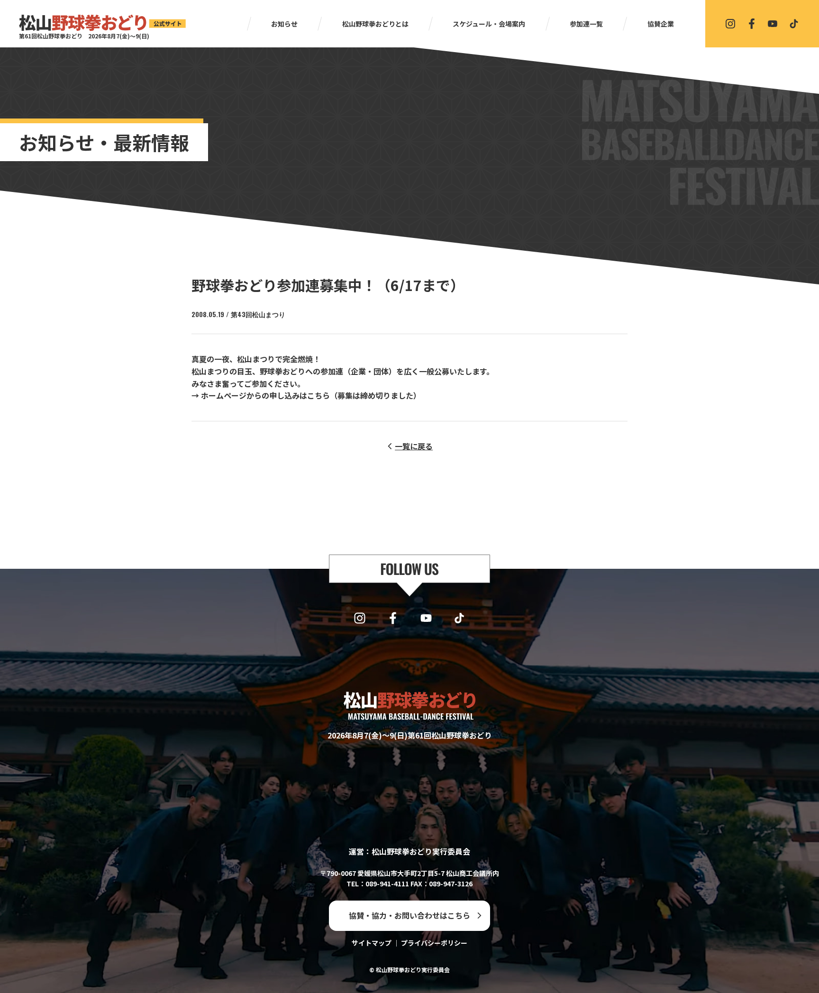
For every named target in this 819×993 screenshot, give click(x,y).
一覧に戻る (414, 446)
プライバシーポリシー (434, 942)
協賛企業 (660, 23)
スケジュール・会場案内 (489, 23)
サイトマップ (371, 942)
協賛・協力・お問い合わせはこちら (409, 915)
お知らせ (284, 23)
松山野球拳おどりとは (375, 23)
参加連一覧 (586, 23)
